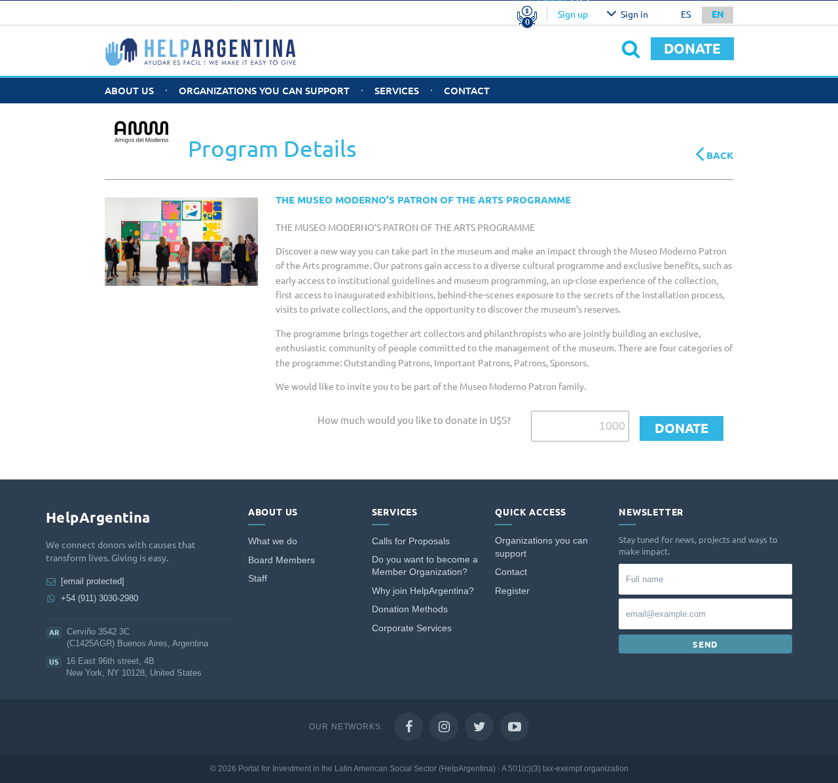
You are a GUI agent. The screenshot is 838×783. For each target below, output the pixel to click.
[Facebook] (408, 726)
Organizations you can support (264, 90)
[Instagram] (443, 726)
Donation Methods (410, 609)
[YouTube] (514, 726)
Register (512, 591)
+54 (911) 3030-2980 (99, 598)
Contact (467, 90)
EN (718, 14)
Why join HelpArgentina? (423, 591)
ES (686, 14)
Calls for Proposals (411, 541)
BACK (718, 155)
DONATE (692, 48)
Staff (257, 578)
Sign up (573, 14)
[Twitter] (479, 726)
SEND (705, 644)
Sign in (634, 14)
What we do (272, 541)
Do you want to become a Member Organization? (425, 566)
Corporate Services (412, 628)
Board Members (281, 560)
